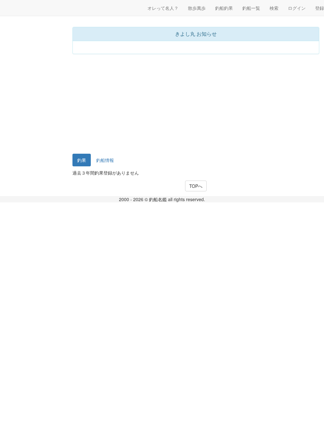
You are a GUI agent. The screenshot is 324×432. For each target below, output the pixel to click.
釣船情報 (105, 160)
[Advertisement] (195, 104)
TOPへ (195, 186)
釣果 (81, 160)
